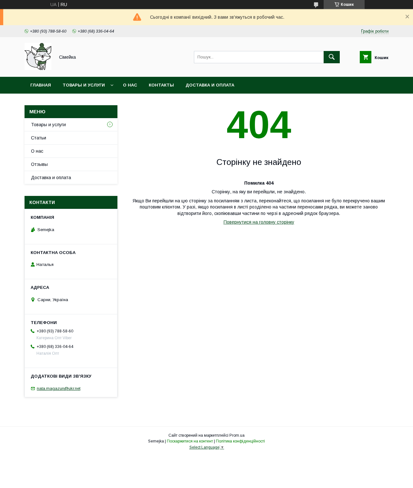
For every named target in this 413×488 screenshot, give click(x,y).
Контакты (161, 85)
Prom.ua (237, 435)
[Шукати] (332, 57)
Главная (40, 85)
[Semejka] (38, 68)
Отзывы (39, 164)
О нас (130, 85)
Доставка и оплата (210, 85)
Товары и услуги (84, 85)
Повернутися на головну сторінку (259, 222)
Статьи (38, 137)
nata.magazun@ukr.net (58, 388)
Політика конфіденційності (240, 441)
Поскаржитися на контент (190, 441)
